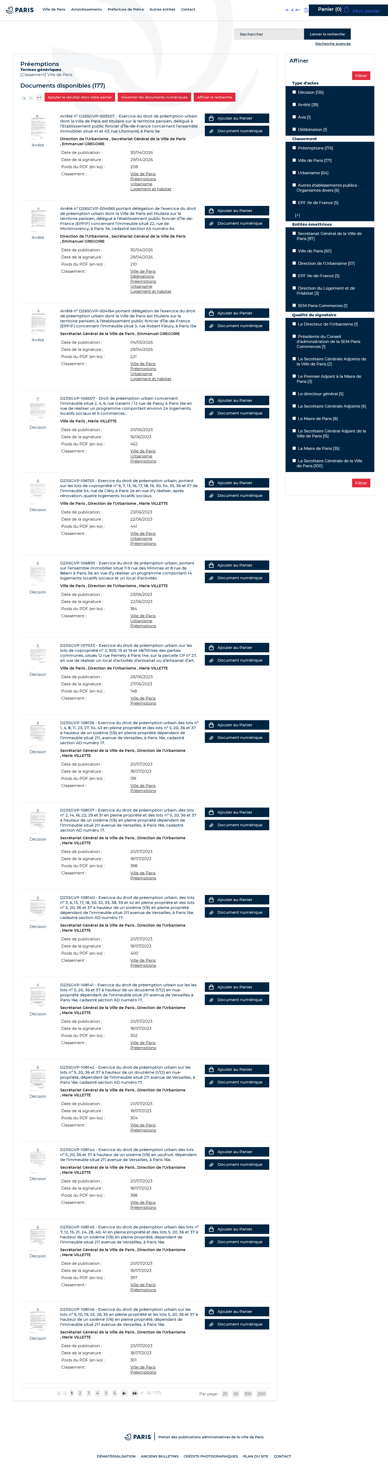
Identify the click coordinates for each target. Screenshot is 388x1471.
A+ (297, 10)
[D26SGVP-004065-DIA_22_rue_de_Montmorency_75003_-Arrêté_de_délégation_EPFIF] (38, 218)
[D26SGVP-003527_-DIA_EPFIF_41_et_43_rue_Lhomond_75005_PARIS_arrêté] (38, 126)
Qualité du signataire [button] (314, 314)
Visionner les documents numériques (154, 97)
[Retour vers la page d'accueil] (20, 9)
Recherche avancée (333, 43)
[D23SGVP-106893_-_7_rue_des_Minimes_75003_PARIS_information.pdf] (38, 573)
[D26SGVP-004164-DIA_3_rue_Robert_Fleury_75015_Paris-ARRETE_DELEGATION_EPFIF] (38, 321)
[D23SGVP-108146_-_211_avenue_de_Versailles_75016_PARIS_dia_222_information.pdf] (38, 1319)
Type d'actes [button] (305, 83)
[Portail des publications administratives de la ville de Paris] (141, 1436)
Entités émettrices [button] (312, 224)
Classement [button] (304, 138)
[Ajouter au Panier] (211, 118)
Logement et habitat (150, 188)
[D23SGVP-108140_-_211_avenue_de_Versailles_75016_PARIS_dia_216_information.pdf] (38, 907)
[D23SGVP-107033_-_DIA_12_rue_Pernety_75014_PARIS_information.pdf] (38, 655)
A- (288, 10)
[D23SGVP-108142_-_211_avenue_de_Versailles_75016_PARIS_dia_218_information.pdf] (38, 1077)
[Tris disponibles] (39, 96)
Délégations (142, 276)
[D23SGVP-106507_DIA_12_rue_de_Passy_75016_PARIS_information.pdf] (38, 408)
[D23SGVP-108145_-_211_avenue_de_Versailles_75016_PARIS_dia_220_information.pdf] (38, 1237)
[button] (296, 215)
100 (248, 1393)
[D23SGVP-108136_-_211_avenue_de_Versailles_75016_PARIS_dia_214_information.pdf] (38, 733)
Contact (282, 1456)
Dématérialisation (116, 1456)
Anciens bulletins (159, 1456)
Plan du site (255, 1456)
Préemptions (143, 178)
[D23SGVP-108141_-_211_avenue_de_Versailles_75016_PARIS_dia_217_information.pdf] (38, 995)
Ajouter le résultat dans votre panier (80, 97)
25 (225, 1393)
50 (236, 1393)
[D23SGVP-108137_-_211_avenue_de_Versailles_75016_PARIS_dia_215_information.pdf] (38, 820)
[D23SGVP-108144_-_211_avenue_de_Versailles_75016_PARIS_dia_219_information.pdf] (38, 1159)
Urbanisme (141, 183)
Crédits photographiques (211, 1456)
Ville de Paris (59, 74)
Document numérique (239, 130)
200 (261, 1393)
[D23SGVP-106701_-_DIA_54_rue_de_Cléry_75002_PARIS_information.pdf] (38, 490)
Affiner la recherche (214, 97)
